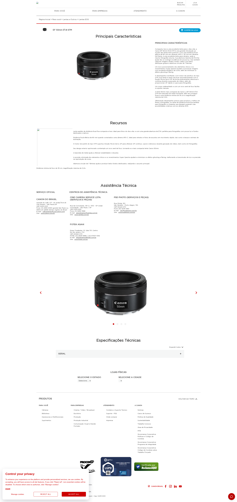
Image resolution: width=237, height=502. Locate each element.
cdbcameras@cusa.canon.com (54, 211)
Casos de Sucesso (144, 413)
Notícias (141, 410)
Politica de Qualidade (145, 417)
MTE (139, 431)
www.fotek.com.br (81, 239)
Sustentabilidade (144, 420)
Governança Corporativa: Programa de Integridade (147, 443)
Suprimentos (46, 420)
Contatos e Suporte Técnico (116, 410)
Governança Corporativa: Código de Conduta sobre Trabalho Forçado (147, 450)
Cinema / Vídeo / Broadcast (84, 410)
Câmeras (45, 410)
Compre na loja (191, 30)
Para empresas (99, 11)
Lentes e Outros (70, 19)
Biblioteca (45, 413)
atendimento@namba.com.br (86, 213)
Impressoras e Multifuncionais (52, 417)
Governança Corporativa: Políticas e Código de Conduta (147, 436)
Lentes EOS (84, 19)
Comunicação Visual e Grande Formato (85, 425)
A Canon (180, 11)
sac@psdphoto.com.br (128, 210)
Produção (77, 417)
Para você (59, 11)
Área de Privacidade (145, 427)
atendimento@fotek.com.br (86, 237)
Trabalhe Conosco (144, 424)
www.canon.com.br (48, 213)
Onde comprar (111, 417)
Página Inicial (44, 19)
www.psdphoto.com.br (126, 212)
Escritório (77, 413)
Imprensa (109, 420)
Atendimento (140, 11)
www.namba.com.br (81, 214)
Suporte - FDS (111, 413)
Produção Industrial (81, 420)
